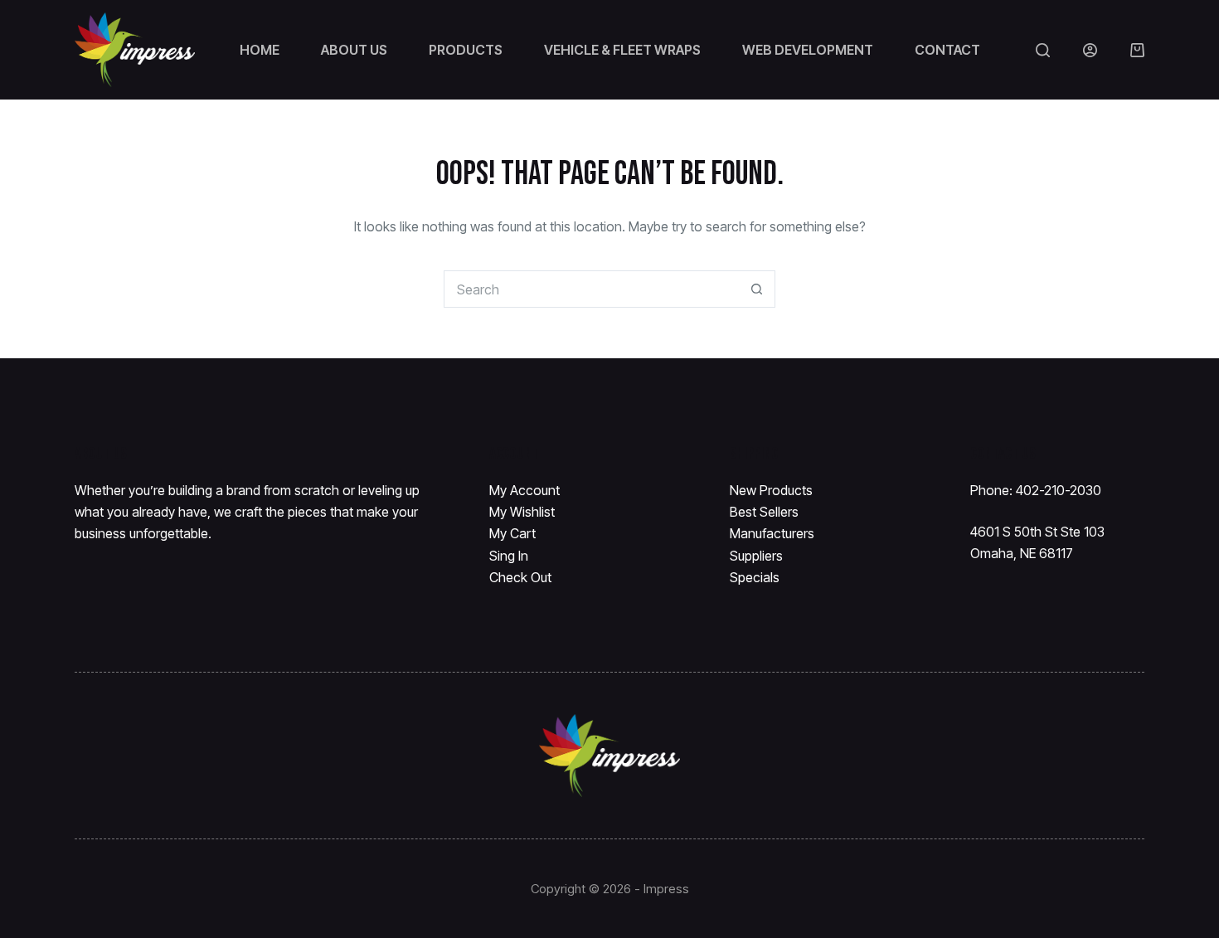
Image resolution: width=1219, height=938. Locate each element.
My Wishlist (522, 511)
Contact (947, 49)
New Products (771, 490)
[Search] (1043, 50)
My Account (524, 490)
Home (259, 49)
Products (466, 49)
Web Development (807, 49)
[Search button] (757, 289)
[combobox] (591, 289)
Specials (754, 577)
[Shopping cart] (1137, 50)
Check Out (520, 577)
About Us (354, 49)
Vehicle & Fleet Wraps (622, 49)
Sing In (508, 555)
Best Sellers (764, 511)
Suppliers (756, 555)
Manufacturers (772, 533)
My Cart (512, 533)
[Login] (1090, 50)
